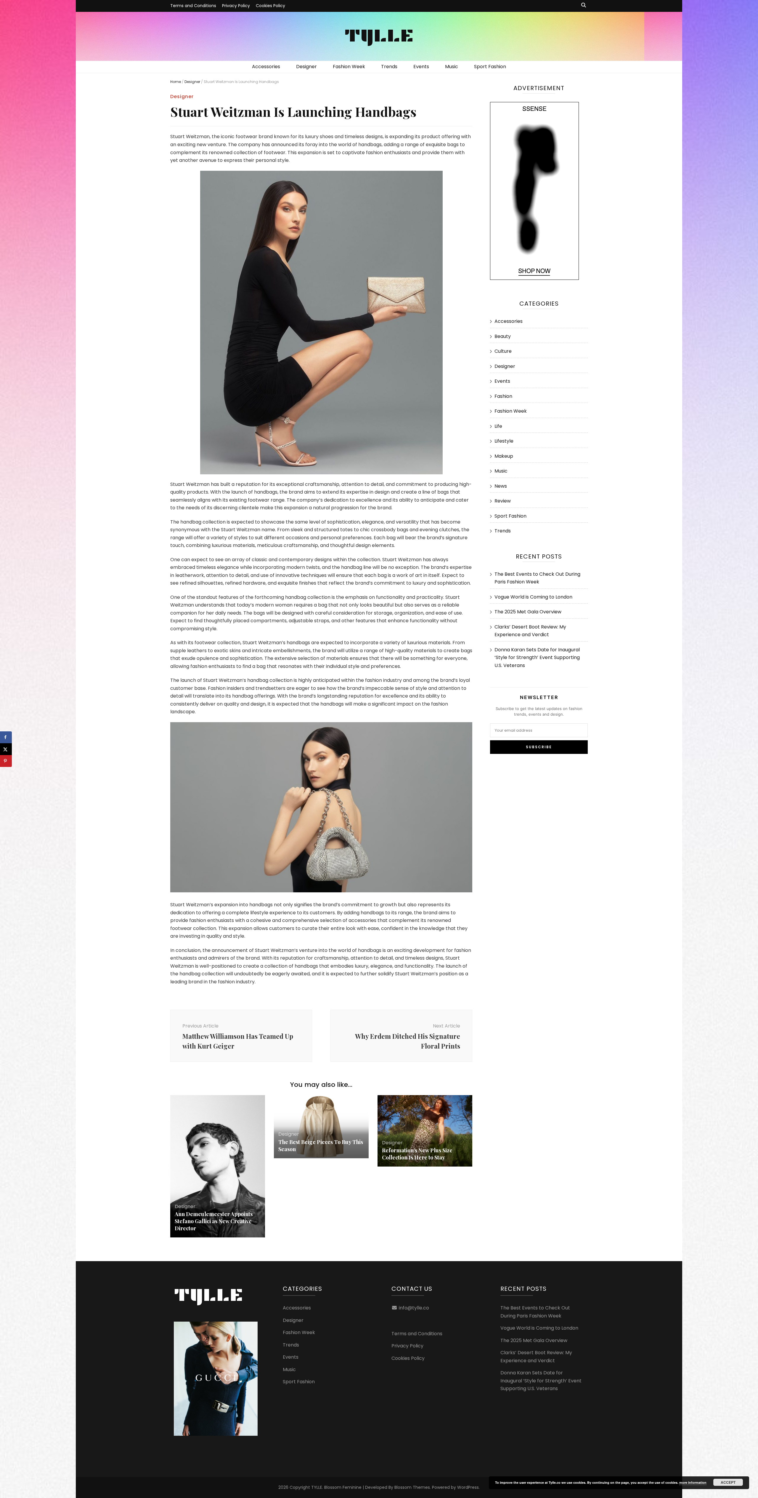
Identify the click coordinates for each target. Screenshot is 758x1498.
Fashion (503, 396)
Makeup (503, 456)
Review (502, 500)
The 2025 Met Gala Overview (527, 611)
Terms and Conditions (193, 6)
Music (451, 66)
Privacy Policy (236, 6)
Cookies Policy (270, 6)
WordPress (468, 1487)
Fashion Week (349, 66)
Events (421, 66)
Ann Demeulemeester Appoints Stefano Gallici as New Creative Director (214, 1221)
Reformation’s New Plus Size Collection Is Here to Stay (417, 1154)
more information (692, 1482)
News (500, 486)
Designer (306, 66)
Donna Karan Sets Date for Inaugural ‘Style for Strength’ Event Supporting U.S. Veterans (537, 657)
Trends (389, 66)
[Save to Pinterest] (6, 761)
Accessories (266, 66)
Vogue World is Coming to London (533, 597)
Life (498, 426)
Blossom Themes (412, 1487)
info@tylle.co (414, 1307)
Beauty (502, 336)
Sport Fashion (490, 66)
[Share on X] (6, 749)
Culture (503, 351)
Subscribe (539, 746)
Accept (728, 1482)
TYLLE (379, 35)
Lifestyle (503, 441)
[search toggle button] (583, 5)
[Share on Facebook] (6, 737)
